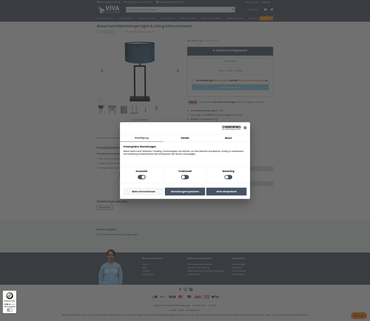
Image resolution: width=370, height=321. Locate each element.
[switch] (10, 310)
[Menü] (14, 292)
